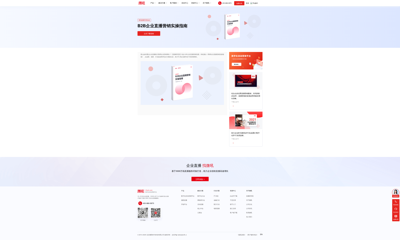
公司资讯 (249, 208)
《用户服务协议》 (252, 235)
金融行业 (217, 200)
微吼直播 (184, 200)
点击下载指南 (149, 33)
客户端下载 (233, 213)
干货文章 (233, 200)
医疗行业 (217, 204)
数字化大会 (201, 196)
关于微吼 (249, 200)
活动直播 (200, 204)
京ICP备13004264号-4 (179, 235)
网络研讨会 (201, 200)
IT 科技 (216, 196)
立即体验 (199, 179)
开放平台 (184, 204)
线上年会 (200, 208)
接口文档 (233, 208)
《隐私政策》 (241, 235)
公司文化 (249, 204)
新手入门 (233, 204)
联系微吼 (249, 213)
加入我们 (249, 217)
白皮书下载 (233, 196)
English (255, 3)
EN (261, 234)
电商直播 (217, 208)
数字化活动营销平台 (187, 196)
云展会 (200, 213)
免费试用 (239, 3)
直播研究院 (250, 196)
